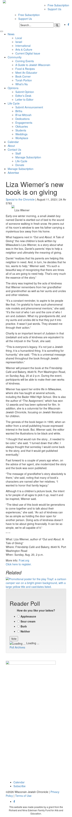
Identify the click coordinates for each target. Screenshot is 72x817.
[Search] (57, 25)
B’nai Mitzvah (23, 115)
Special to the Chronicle (20, 199)
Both (24, 626)
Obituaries (21, 126)
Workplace (21, 138)
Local (18, 38)
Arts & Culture (23, 49)
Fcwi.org (24, 560)
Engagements (23, 122)
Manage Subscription (28, 157)
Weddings (21, 134)
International (23, 46)
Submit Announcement (29, 107)
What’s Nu (21, 84)
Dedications (22, 119)
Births (18, 111)
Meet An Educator (26, 72)
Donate (19, 165)
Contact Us (14, 149)
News (11, 34)
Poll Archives (17, 647)
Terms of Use (23, 796)
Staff (18, 153)
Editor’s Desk (23, 96)
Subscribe (19, 786)
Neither (25, 631)
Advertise (13, 173)
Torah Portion (23, 80)
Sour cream (28, 621)
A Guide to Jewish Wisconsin (32, 65)
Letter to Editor (24, 99)
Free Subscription (58, 5)
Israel (18, 42)
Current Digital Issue (27, 53)
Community (15, 57)
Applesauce (28, 616)
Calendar (13, 142)
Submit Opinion (24, 92)
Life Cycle (14, 103)
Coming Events (24, 61)
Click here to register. (18, 564)
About (11, 146)
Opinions (13, 88)
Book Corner (23, 76)
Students (20, 130)
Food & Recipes (25, 69)
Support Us (54, 9)
